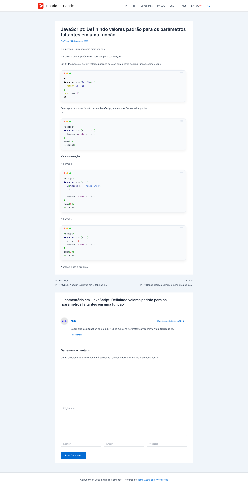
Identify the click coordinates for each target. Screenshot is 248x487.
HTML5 (183, 5)
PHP (134, 5)
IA (126, 5)
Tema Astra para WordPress (153, 479)
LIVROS (196, 5)
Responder (77, 335)
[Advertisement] (124, 383)
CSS (171, 5)
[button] (209, 6)
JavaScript (147, 5)
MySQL (161, 5)
